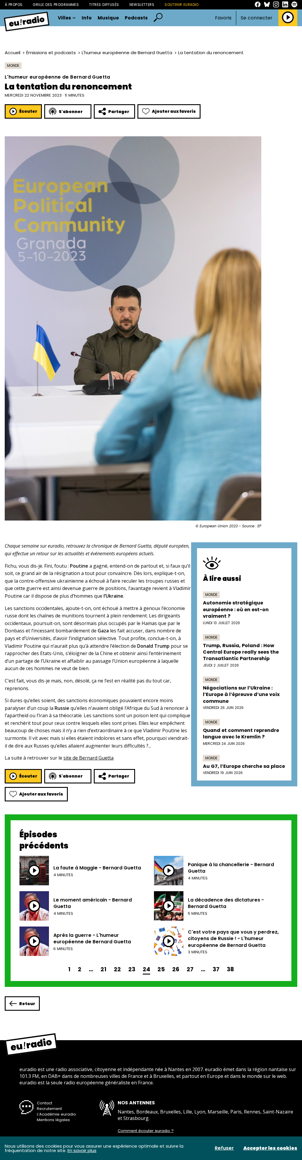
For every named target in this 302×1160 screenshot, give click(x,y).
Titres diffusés (104, 4)
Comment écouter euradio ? (146, 1131)
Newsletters (142, 4)
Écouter (28, 111)
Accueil (12, 52)
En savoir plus (82, 1150)
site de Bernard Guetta (88, 758)
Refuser (224, 1148)
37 (216, 969)
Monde (13, 65)
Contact (44, 1103)
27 (190, 969)
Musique (108, 18)
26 (175, 969)
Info (87, 18)
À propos (13, 4)
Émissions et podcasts (51, 52)
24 (146, 969)
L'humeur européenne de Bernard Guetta (127, 52)
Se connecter (257, 18)
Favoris (223, 17)
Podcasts (136, 18)
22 (117, 969)
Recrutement (49, 1108)
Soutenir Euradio (182, 4)
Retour (27, 1004)
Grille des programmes (56, 4)
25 (161, 969)
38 (230, 969)
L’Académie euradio (56, 1114)
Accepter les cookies (270, 1148)
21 (103, 969)
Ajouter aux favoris (174, 111)
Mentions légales (53, 1120)
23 (131, 969)
